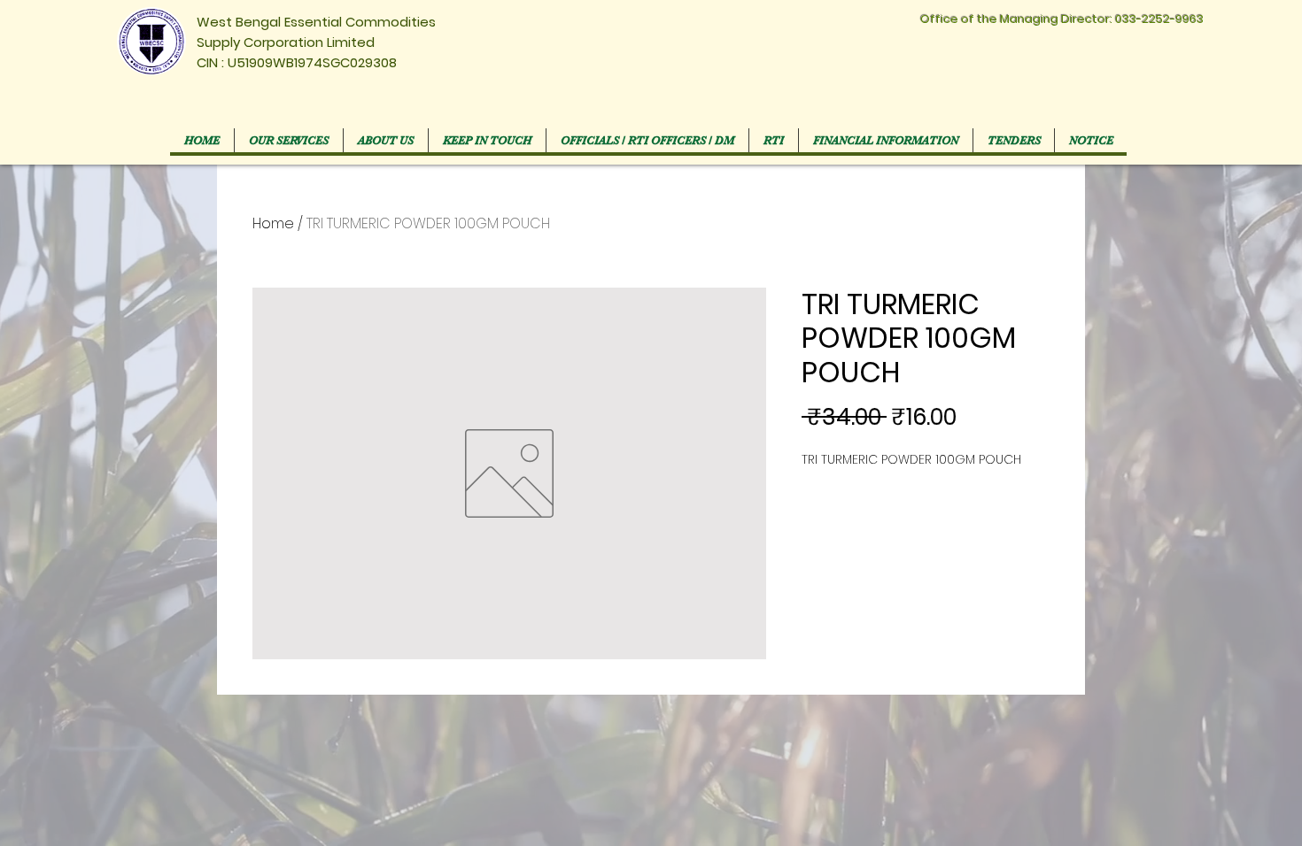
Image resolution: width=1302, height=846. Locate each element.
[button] (647, 140)
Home (273, 223)
